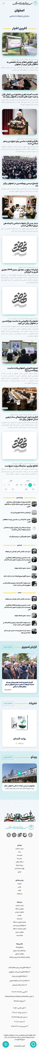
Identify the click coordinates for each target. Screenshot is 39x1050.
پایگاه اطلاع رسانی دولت (19, 976)
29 (34, 485)
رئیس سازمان (19, 849)
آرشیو (19, 872)
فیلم (19, 890)
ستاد (19, 852)
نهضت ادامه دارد (19, 869)
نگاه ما (19, 915)
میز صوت (19, 894)
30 (6, 489)
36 (33, 489)
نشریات (19, 884)
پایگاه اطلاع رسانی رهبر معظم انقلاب (19, 967)
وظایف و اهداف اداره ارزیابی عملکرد (19, 957)
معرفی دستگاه (19, 909)
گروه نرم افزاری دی (19, 1046)
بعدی (28, 481)
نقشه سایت (19, 935)
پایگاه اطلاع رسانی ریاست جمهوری (19, 972)
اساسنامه (19, 919)
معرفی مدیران (19, 932)
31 (13, 489)
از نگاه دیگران (19, 862)
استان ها (19, 859)
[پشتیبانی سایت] (33, 1044)
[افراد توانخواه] (6, 1044)
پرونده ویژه (19, 865)
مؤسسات (19, 855)
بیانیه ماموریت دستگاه (19, 922)
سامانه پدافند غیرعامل (19, 985)
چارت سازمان (20, 905)
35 (26, 489)
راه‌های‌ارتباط (19, 947)
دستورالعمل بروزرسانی (19, 925)
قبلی (10, 481)
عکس (19, 887)
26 (21, 485)
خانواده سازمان (19, 912)
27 (26, 485)
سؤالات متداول (19, 954)
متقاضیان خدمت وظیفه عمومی (18, 981)
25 (17, 485)
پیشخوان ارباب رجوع (19, 951)
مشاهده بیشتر (8, 647)
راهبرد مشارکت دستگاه (19, 929)
